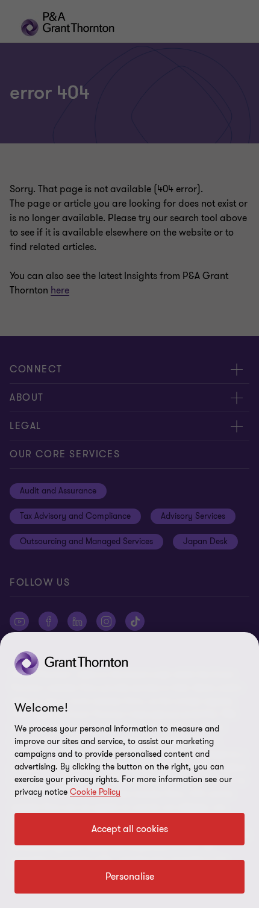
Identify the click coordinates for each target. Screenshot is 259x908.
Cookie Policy (95, 792)
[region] (129, 770)
